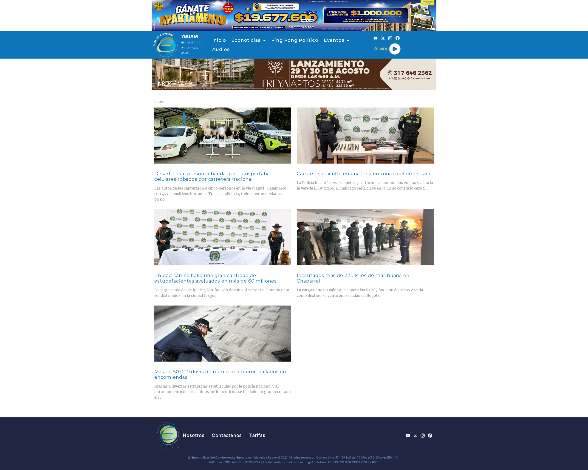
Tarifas (257, 435)
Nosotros (193, 435)
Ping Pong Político (294, 40)
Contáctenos (227, 435)
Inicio (219, 40)
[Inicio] (165, 45)
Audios (221, 49)
